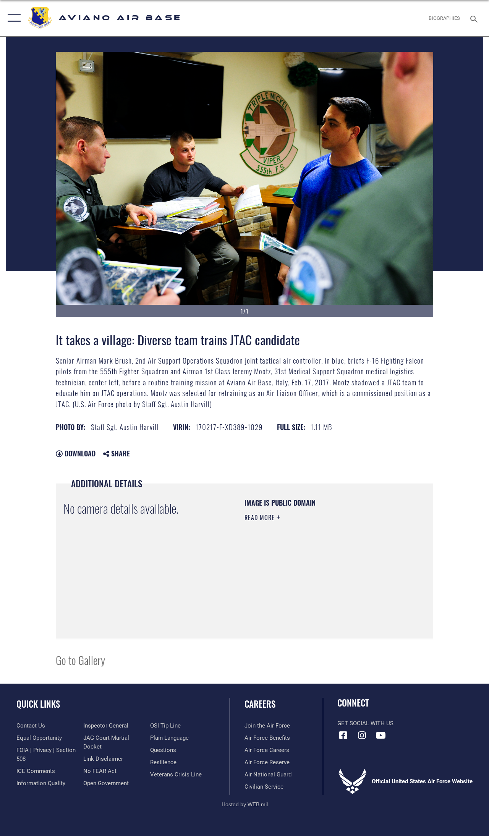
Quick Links (38, 704)
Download (79, 453)
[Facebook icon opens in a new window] (343, 735)
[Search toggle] (475, 18)
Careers (259, 704)
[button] (12, 18)
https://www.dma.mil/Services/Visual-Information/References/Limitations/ (312, 582)
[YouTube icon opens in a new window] (380, 735)
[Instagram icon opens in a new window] (362, 735)
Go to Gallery (80, 660)
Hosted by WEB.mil (245, 804)
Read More (260, 517)
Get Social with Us (365, 723)
